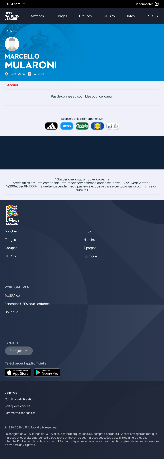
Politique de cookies (17, 406)
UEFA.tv (10, 256)
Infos (87, 231)
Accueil (13, 85)
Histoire (89, 239)
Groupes (11, 248)
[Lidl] (97, 126)
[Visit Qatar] (112, 126)
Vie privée (11, 392)
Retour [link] (13, 31)
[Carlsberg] (82, 126)
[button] (151, 16)
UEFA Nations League (12, 16)
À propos (90, 248)
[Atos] (66, 126)
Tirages (10, 239)
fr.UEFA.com (14, 295)
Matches (11, 231)
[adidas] (51, 126)
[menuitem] (38, 16)
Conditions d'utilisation (19, 399)
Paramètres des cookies (20, 413)
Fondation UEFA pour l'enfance (27, 304)
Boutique (90, 256)
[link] (37, 16)
